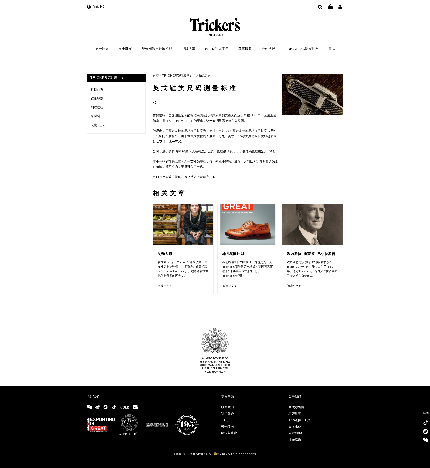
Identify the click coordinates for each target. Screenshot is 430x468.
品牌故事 (188, 49)
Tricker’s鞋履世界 (301, 49)
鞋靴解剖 (97, 98)
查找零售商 (296, 407)
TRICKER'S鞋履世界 (177, 75)
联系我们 (227, 407)
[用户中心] (340, 7)
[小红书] (425, 413)
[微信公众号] (425, 440)
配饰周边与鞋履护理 (157, 49)
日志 (331, 49)
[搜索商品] (320, 7)
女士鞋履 (125, 49)
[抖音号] (425, 422)
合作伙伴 (268, 49)
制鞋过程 (97, 107)
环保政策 (294, 439)
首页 (156, 75)
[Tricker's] (215, 27)
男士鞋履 (102, 49)
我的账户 (227, 413)
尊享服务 (245, 49)
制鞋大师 (165, 254)
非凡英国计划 (233, 254)
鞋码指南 (227, 426)
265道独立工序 (216, 49)
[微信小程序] (425, 431)
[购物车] (330, 7)
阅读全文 (164, 286)
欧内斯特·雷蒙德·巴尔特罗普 (311, 254)
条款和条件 (296, 433)
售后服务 (294, 426)
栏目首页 (97, 89)
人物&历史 (98, 125)
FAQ (224, 420)
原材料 (95, 116)
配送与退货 (229, 433)
